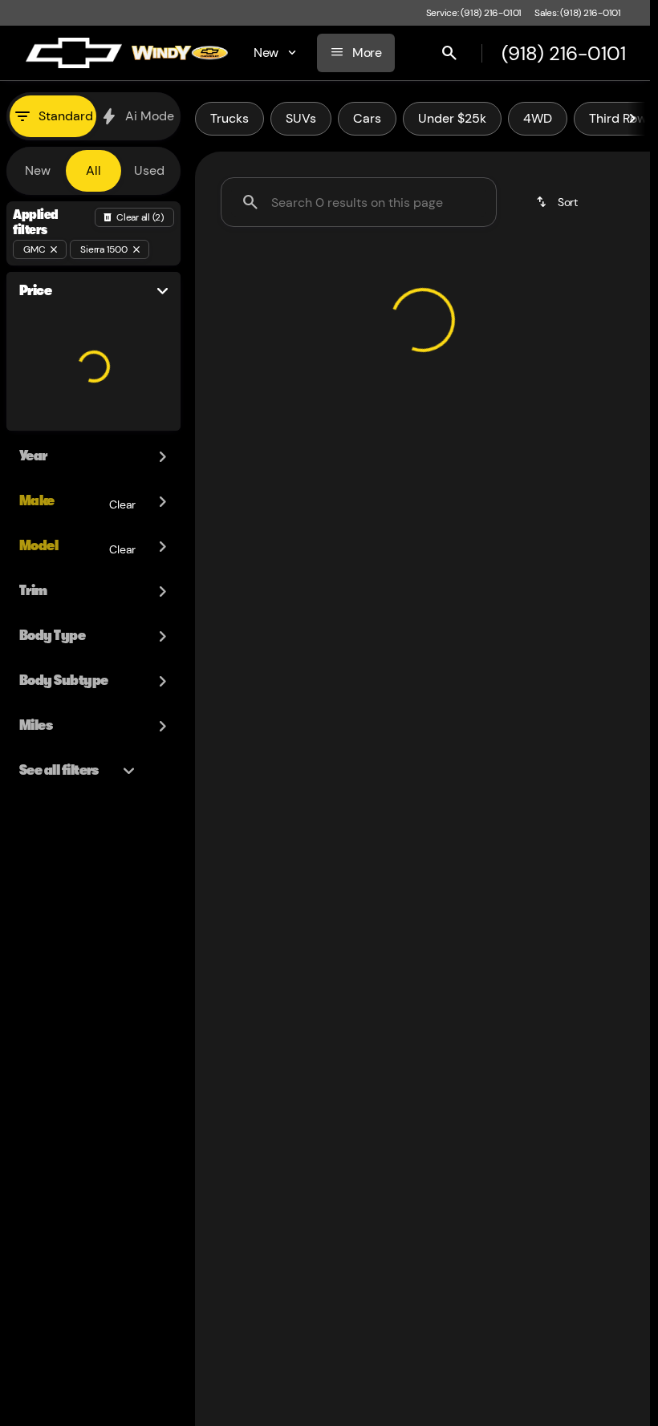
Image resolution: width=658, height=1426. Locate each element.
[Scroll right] (632, 118)
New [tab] (38, 170)
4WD (537, 118)
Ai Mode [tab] (149, 115)
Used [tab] (149, 170)
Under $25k (452, 118)
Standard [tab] (66, 115)
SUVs (301, 118)
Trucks (229, 118)
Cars (367, 118)
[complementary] (602, 1378)
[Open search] (448, 53)
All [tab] (93, 170)
